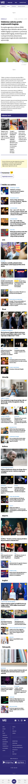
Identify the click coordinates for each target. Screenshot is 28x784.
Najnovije (10, 2)
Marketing (15, 741)
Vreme (14, 733)
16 (11, 172)
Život (4, 733)
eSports (5, 744)
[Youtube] (24, 720)
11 (7, 219)
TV (13, 729)
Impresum (14, 743)
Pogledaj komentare (7, 176)
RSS (13, 751)
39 (7, 198)
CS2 (2, 536)
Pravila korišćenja (17, 745)
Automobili (5, 748)
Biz (3, 731)
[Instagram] (21, 720)
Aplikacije (14, 749)
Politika (12, 229)
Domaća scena (12, 570)
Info (4, 726)
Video (13, 726)
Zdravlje (4, 19)
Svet (10, 290)
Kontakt (14, 754)
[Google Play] (8, 762)
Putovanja (5, 737)
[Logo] (3, 2)
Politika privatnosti (17, 747)
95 (7, 188)
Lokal (4, 750)
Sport (4, 729)
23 (25, 270)
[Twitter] (18, 720)
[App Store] (20, 762)
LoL (2, 553)
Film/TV (11, 505)
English (3, 619)
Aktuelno (16, 416)
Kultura (4, 739)
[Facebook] (15, 720)
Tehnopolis (5, 746)
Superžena (5, 741)
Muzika (16, 485)
